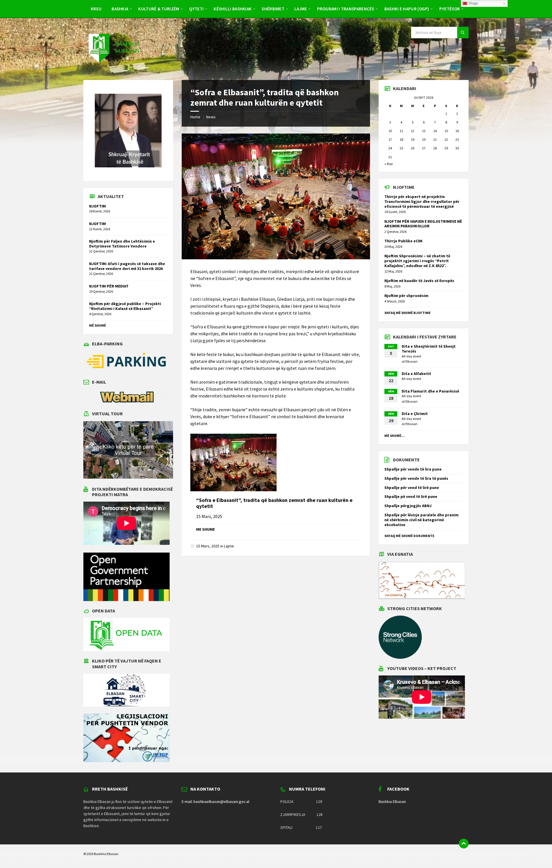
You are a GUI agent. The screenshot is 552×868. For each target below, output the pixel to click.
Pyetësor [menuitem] (449, 9)
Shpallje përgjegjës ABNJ (408, 505)
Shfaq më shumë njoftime (407, 313)
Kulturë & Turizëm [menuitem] (158, 9)
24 (390, 148)
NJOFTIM (97, 206)
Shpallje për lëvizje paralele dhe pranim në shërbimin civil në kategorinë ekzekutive (421, 519)
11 (401, 131)
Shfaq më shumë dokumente (409, 536)
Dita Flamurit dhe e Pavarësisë (430, 391)
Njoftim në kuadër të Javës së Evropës (419, 280)
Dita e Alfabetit (416, 373)
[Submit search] (463, 32)
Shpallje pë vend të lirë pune (410, 496)
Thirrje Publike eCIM (403, 240)
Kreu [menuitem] (96, 9)
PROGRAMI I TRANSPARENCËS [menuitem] (345, 9)
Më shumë (97, 325)
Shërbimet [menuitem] (273, 9)
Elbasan (411, 361)
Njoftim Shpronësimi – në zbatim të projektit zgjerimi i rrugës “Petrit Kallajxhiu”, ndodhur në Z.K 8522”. (417, 260)
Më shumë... (394, 435)
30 (457, 148)
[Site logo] (113, 68)
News (211, 116)
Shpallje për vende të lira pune (413, 469)
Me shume (205, 529)
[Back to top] (464, 843)
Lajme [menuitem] (300, 9)
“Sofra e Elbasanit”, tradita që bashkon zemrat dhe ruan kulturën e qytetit (274, 503)
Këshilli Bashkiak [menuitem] (233, 9)
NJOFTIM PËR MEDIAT (109, 286)
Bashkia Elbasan (392, 801)
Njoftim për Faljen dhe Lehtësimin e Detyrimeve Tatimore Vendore (122, 244)
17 (390, 139)
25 (401, 148)
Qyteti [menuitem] (196, 9)
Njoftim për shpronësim (406, 295)
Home (195, 116)
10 (390, 131)
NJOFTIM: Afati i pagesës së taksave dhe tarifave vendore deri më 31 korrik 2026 (127, 266)
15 (446, 131)
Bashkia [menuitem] (120, 9)
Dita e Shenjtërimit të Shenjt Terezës (429, 349)
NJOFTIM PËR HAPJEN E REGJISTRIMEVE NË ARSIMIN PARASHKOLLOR (423, 224)
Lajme (229, 546)
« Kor (388, 163)
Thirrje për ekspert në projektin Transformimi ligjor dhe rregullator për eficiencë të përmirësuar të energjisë (421, 201)
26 (412, 148)
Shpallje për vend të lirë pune (411, 487)
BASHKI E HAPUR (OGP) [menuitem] (406, 9)
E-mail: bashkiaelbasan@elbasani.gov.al (215, 801)
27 (423, 148)
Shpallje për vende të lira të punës (416, 478)
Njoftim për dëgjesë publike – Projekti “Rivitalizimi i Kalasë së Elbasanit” (125, 306)
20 (423, 139)
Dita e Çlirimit (415, 413)
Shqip (472, 3)
